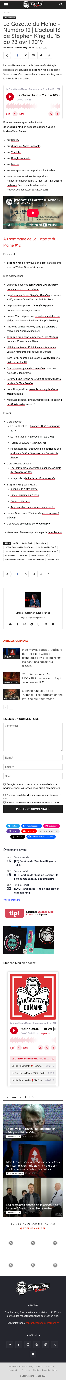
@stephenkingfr (33, 1228)
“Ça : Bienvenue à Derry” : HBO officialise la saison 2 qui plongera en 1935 (41, 678)
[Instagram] (26, 624)
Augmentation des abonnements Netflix (32, 507)
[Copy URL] (48, 55)
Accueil (6, 12)
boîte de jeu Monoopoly (40, 478)
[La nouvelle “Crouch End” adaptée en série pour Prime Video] (33, 1122)
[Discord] (12, 624)
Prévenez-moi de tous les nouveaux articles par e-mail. (33, 802)
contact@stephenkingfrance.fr (42, 1323)
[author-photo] (33, 608)
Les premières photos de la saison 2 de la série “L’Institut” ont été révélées (32, 1206)
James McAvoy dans (37, 326)
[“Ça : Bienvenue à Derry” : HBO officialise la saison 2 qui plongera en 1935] (11, 678)
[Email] (33, 55)
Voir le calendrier (12, 899)
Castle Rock (27, 543)
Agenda (39, 1366)
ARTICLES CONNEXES (15, 640)
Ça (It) (15, 543)
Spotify (15, 140)
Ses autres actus (10, 699)
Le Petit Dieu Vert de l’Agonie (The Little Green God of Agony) (31, 551)
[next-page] (11, 707)
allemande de (35, 523)
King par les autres (9, 657)
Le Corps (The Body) (47, 547)
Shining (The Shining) (15, 559)
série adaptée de (30, 295)
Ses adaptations (10, 682)
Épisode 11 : (42, 436)
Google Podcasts (20, 158)
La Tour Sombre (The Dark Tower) (19, 547)
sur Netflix (24, 495)
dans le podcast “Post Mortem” (32, 337)
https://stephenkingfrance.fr (33, 618)
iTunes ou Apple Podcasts (25, 146)
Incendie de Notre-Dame (24, 489)
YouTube (16, 152)
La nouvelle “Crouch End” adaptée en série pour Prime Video (31, 1130)
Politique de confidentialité (45, 1370)
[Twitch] (40, 624)
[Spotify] (33, 624)
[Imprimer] (40, 55)
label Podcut (55, 532)
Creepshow (41, 543)
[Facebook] (17, 55)
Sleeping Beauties (36, 559)
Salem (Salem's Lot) (39, 555)
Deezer (15, 164)
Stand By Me (53, 559)
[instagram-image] (10, 1242)
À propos (26, 1370)
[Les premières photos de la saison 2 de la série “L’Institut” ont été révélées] (33, 1197)
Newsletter (14, 1370)
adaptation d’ (34, 305)
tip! (14, 913)
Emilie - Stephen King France (20, 48)
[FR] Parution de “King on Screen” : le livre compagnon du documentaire (36, 876)
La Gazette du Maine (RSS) (20, 1366)
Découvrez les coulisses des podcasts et (35, 453)
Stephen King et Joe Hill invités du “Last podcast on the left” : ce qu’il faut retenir (42, 695)
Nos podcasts (9, 18)
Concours (51, 1366)
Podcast (23, 555)
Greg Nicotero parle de (26, 368)
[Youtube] (54, 624)
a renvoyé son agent (26, 262)
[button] (5, 4)
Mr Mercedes (10, 555)
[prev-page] (5, 707)
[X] (25, 55)
